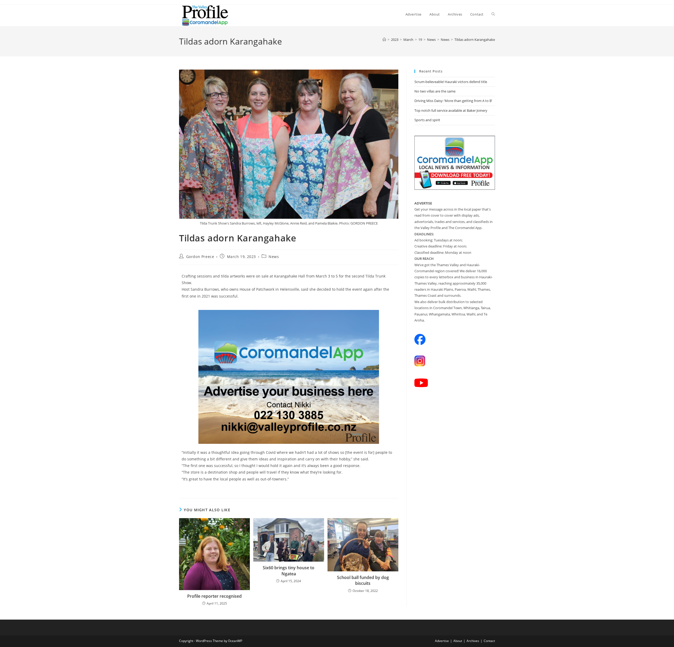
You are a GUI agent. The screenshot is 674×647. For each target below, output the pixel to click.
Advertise (442, 641)
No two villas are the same (434, 91)
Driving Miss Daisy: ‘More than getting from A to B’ (453, 100)
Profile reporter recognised (214, 596)
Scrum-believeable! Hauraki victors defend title (450, 81)
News (274, 256)
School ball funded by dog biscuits (363, 580)
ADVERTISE (423, 203)
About (457, 641)
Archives (473, 641)
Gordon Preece (200, 256)
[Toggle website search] (493, 14)
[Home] (384, 39)
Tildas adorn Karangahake (474, 39)
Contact (489, 641)
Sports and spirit (427, 120)
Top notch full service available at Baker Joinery (450, 110)
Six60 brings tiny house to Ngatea (288, 570)
